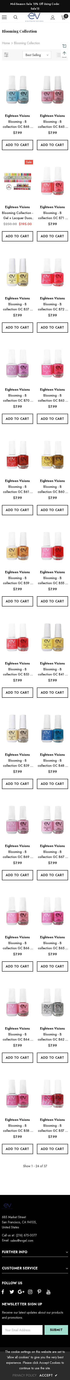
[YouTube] (48, 1292)
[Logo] (34, 17)
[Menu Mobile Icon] (4, 17)
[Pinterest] (39, 1292)
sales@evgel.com (21, 1240)
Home (6, 43)
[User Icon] (53, 17)
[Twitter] (11, 1292)
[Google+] (21, 1292)
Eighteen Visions (17, 116)
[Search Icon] (19, 17)
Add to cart (17, 145)
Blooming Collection (27, 43)
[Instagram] (30, 1292)
